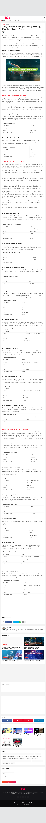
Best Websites (6, 753)
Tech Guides (20, 756)
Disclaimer (33, 802)
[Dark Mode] (42, 18)
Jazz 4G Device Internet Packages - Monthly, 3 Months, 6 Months (11, 661)
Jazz (4, 756)
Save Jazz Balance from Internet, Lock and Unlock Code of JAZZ (11, 648)
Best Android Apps (29, 753)
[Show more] (25, 622)
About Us (16, 802)
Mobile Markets (11, 756)
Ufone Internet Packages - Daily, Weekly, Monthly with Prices (32, 648)
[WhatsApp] (20, 622)
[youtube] (18, 720)
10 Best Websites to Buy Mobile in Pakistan (17, 734)
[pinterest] (28, 720)
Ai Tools (26, 756)
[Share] (43, 32)
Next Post (42, 694)
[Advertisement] (23, 8)
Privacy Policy (22, 802)
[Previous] (42, 20)
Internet (7, 24)
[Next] (44, 20)
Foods (15, 760)
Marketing (28, 760)
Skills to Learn (6, 763)
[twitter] (20, 797)
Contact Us (28, 802)
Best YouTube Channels (13, 758)
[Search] (44, 18)
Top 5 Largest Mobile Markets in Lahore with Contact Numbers (17, 745)
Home (3, 24)
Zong (10, 617)
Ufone (29, 758)
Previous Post (4, 694)
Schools (40, 760)
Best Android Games (7, 760)
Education (38, 753)
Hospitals (21, 760)
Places (34, 760)
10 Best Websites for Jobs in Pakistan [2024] (7, 745)
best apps (34, 758)
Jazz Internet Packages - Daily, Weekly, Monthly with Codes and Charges (33, 661)
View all (42, 635)
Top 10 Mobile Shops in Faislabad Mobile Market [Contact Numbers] (39, 735)
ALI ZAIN (8, 627)
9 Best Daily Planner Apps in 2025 (13, 20)
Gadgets (32, 756)
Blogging (22, 758)
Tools (12, 763)
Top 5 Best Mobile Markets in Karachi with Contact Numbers (7, 734)
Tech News (14, 753)
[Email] (23, 622)
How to (39, 756)
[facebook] (7, 720)
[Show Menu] (1, 18)
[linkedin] (39, 720)
